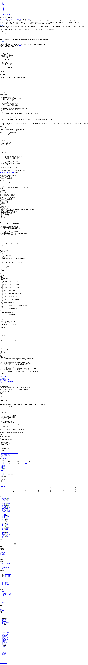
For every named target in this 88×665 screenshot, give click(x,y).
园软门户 (4, 619)
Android (3, 521)
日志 (20, 45)
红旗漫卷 (4, 646)
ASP (3, 522)
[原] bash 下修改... (5, 566)
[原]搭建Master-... (5, 582)
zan (3, 591)
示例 (3, 532)
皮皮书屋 (4, 658)
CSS (3, 525)
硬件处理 (4, 503)
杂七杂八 (4, 534)
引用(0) (15, 19)
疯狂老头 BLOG (5, 639)
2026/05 (3, 602)
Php (3, 529)
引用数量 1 (2, 553)
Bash (3, 523)
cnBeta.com (4, 620)
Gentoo (3, 537)
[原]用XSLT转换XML (4, 451)
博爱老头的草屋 (5, 652)
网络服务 (4, 505)
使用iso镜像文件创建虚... (6, 593)
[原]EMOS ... (7, 577)
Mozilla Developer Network (7, 625)
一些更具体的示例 (3, 382)
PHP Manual (4, 626)
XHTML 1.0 (2, 613)
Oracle (3, 518)
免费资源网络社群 (5, 632)
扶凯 (3, 655)
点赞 (3, 595)
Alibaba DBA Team (5, 642)
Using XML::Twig (3, 380)
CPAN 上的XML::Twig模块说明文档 (6, 381)
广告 (1, 539)
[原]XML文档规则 (4, 456)
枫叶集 (3, 654)
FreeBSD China (5, 637)
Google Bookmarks (5, 622)
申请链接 (2, 610)
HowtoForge (4, 633)
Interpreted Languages (6, 629)
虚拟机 (3, 509)
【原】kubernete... (5, 564)
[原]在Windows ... (5, 568)
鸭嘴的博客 (4, 651)
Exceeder (3, 647)
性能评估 (4, 500)
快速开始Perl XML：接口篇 (5, 379)
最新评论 (1, 589)
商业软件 (4, 516)
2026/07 (3, 600)
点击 (8, 400)
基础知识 (4, 498)
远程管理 (4, 511)
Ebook (3, 536)
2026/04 (3, 603)
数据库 (3, 517)
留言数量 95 (2, 554)
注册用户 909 (2, 555)
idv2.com (3, 638)
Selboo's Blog (4, 653)
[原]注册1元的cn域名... (6, 585)
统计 (1, 546)
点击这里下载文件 (3, 376)
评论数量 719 (2, 552)
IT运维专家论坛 (5, 634)
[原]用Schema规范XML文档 (5, 454)
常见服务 (4, 515)
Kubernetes (4, 506)
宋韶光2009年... (8, 574)
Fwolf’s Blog (4, 644)
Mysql (3, 519)
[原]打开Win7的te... (5, 587)
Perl (9, 19)
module (5, 458)
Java (3, 526)
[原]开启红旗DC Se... (6, 584)
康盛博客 (4, 656)
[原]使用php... (7, 575)
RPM (3, 504)
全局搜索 (1, 559)
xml (3, 458)
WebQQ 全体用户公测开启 (5, 14)
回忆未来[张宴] (5, 635)
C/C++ (3, 524)
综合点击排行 (2, 570)
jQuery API (4, 628)
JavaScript (4, 527)
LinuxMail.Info (4, 640)
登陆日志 (4, 621)
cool (3, 592)
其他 (3, 533)
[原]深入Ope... (7, 576)
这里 (10, 448)
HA (3, 508)
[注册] (26, 463)
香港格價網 (4, 623)
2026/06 (3, 601)
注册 (1, 609)
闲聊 (3, 535)
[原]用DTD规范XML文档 (5, 455)
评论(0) (11, 19)
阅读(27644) (19, 19)
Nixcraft (3, 641)
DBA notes (4, 636)
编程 (7, 19)
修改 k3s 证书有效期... (6, 563)
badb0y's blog (4, 649)
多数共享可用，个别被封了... (7, 594)
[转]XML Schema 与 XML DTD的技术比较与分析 (9, 453)
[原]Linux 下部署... (5, 583)
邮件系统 (4, 510)
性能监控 (4, 514)
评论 (6, 611)
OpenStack (4, 507)
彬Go (3, 643)
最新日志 (1, 561)
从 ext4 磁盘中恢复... (6, 567)
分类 (1, 496)
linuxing (1, 19)
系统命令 (4, 499)
